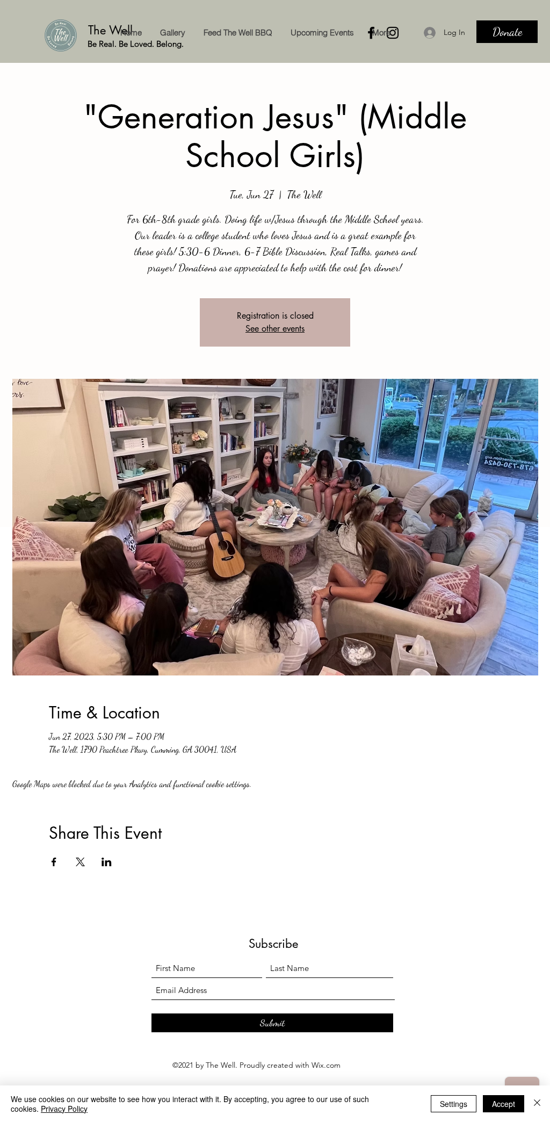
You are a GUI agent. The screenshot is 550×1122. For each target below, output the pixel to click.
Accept (503, 1103)
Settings (453, 1103)
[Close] (537, 1103)
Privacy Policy (64, 1108)
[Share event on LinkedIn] (107, 862)
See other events (275, 328)
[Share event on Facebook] (54, 862)
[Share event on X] (80, 862)
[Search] (527, 31)
